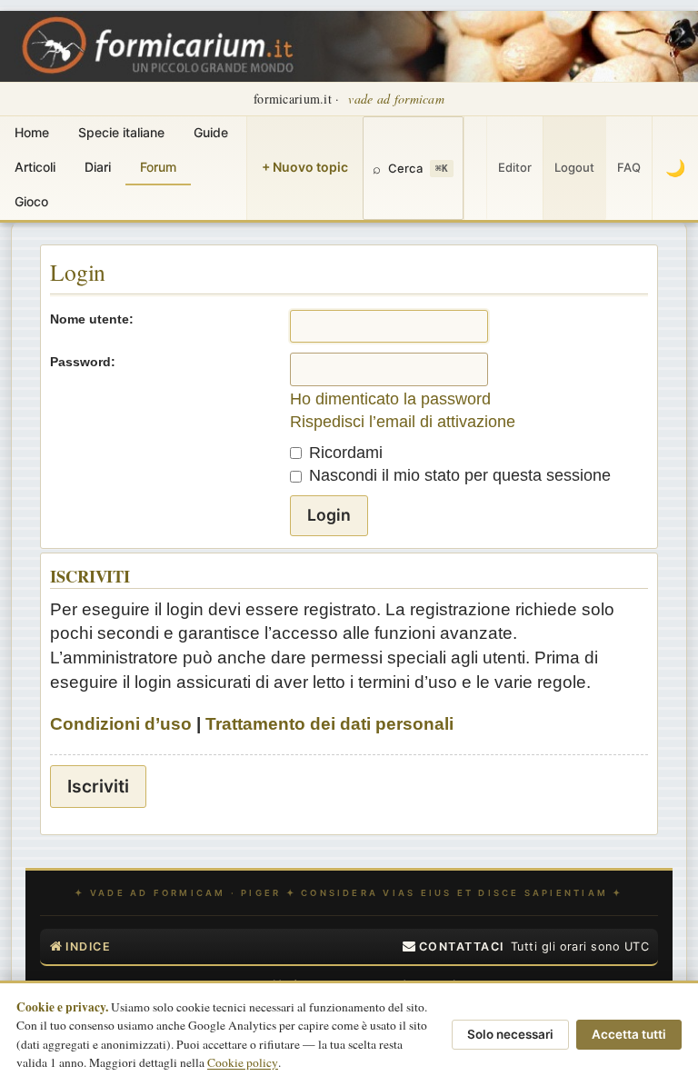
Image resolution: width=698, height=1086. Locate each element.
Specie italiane (121, 132)
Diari (98, 166)
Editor (515, 167)
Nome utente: (92, 319)
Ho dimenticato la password (390, 399)
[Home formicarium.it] (349, 46)
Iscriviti (98, 786)
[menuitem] (453, 947)
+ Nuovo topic (305, 166)
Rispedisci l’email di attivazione (402, 422)
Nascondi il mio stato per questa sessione (457, 475)
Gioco (31, 201)
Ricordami (343, 452)
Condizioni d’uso (121, 723)
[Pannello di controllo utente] (475, 168)
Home (32, 132)
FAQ (629, 167)
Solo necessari (510, 1034)
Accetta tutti (629, 1034)
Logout (574, 167)
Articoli (35, 166)
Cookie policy (242, 1062)
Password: (82, 361)
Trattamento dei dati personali (329, 723)
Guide (211, 132)
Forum (158, 166)
